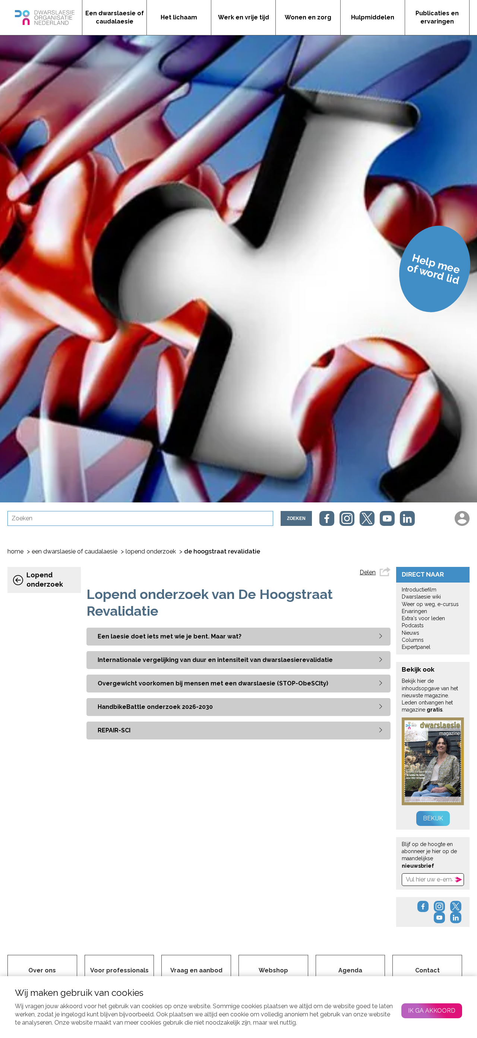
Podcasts (413, 625)
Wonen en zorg (308, 17)
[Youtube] (387, 518)
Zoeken (296, 518)
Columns (413, 640)
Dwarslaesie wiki (421, 597)
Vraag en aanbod (196, 970)
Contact (427, 970)
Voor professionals (119, 970)
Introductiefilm (419, 590)
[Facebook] (326, 518)
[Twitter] (367, 518)
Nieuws (410, 633)
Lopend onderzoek (151, 551)
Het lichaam (179, 17)
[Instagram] (346, 518)
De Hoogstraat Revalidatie (222, 551)
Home (15, 551)
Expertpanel (416, 647)
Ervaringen (414, 611)
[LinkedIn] (407, 518)
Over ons (42, 970)
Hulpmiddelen (372, 17)
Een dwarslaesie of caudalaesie (114, 17)
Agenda (350, 970)
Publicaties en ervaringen (437, 17)
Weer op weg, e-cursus (430, 604)
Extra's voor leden (423, 618)
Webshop (273, 970)
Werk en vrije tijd (243, 17)
